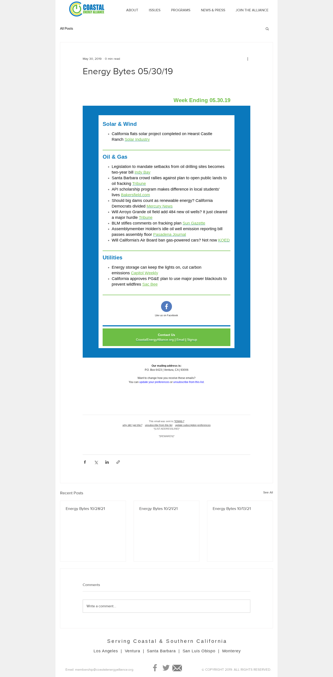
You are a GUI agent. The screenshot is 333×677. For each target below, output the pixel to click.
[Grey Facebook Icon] (155, 667)
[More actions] (247, 58)
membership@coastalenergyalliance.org (104, 669)
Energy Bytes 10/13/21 (232, 508)
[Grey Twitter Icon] (166, 667)
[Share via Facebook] (85, 462)
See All (268, 492)
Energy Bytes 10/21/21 (158, 508)
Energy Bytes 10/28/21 (85, 508)
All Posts (66, 28)
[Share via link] (118, 462)
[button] (267, 28)
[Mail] (177, 667)
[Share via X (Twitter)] (96, 462)
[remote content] (166, 265)
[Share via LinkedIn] (107, 462)
